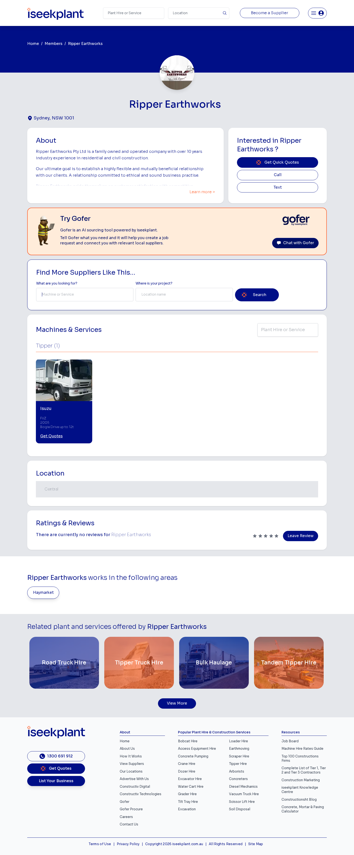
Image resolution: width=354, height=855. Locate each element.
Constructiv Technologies (140, 794)
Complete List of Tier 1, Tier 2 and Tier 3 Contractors (304, 770)
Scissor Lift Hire (242, 802)
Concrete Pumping (193, 756)
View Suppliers (132, 764)
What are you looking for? (56, 283)
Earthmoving (239, 749)
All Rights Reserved (226, 844)
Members (53, 43)
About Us (127, 749)
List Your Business (56, 781)
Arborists (236, 771)
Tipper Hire (238, 764)
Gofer (124, 802)
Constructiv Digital (135, 787)
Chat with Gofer (298, 243)
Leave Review (301, 535)
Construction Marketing (301, 780)
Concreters (238, 779)
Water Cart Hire (190, 787)
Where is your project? (154, 283)
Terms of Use (100, 844)
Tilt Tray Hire (188, 802)
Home (33, 43)
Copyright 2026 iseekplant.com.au (174, 844)
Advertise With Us (134, 779)
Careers (126, 817)
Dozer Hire (186, 771)
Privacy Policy (128, 844)
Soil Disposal (239, 809)
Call (278, 175)
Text (278, 187)
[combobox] (84, 294)
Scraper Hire (239, 756)
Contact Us (129, 824)
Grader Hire (187, 794)
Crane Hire (186, 764)
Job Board (290, 741)
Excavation (187, 809)
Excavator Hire (190, 779)
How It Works (131, 756)
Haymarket (43, 592)
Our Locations (131, 771)
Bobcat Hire (187, 741)
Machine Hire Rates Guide (302, 749)
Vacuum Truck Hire (244, 794)
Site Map (255, 844)
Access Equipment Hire (197, 749)
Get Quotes (51, 436)
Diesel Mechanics (243, 787)
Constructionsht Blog (299, 800)
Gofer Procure (131, 809)
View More (177, 703)
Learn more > (202, 192)
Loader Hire (238, 741)
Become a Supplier (269, 13)
